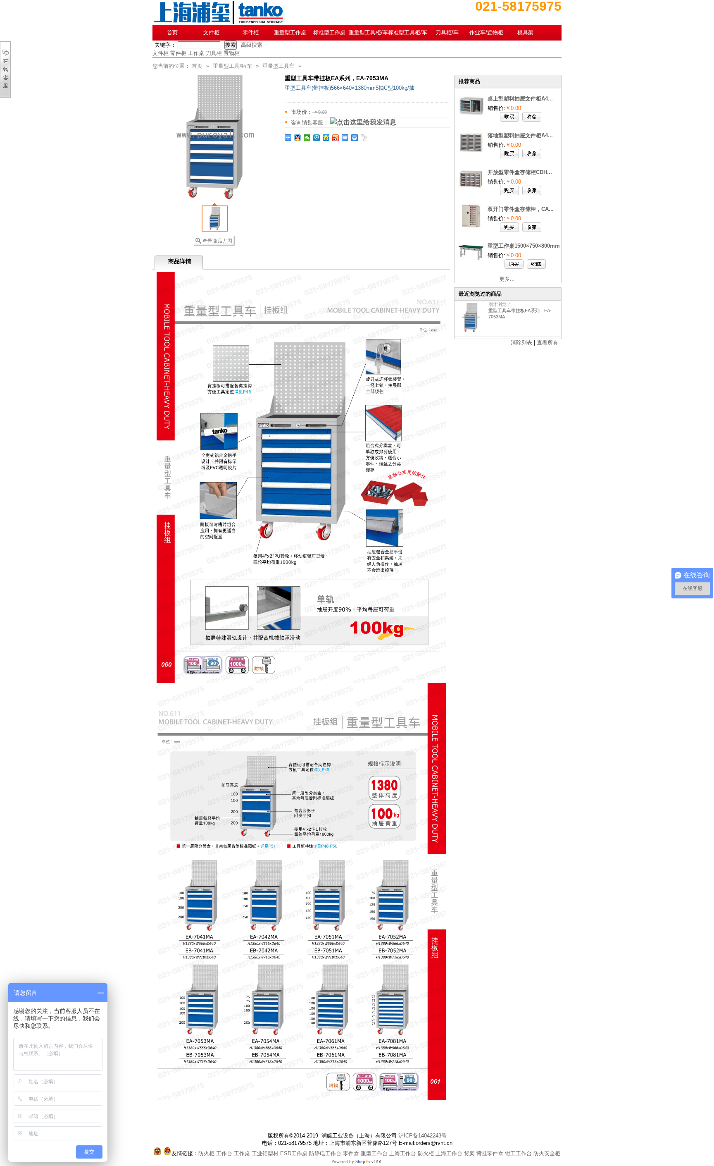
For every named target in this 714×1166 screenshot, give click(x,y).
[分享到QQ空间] (326, 137)
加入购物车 (509, 117)
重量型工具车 (278, 66)
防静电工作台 (325, 1153)
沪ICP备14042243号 (422, 1136)
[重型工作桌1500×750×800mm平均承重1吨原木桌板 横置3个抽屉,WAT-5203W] (471, 263)
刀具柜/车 (447, 32)
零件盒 (351, 1153)
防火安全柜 (546, 1153)
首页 (172, 32)
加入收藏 (531, 117)
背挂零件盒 (489, 1153)
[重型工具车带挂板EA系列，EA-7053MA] (469, 317)
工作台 (224, 1153)
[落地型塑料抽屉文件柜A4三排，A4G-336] (471, 153)
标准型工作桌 (329, 32)
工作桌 (196, 53)
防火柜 (206, 1153)
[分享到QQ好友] (297, 137)
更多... (507, 279)
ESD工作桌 (293, 1153)
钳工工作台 (518, 1153)
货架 (469, 1153)
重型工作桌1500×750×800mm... (526, 246)
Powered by (351, 1161)
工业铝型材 (265, 1153)
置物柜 (232, 53)
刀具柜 (214, 53)
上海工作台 (402, 1153)
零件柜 (251, 32)
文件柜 (211, 32)
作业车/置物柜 (486, 32)
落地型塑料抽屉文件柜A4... (520, 135)
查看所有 (547, 342)
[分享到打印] (354, 137)
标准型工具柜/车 (407, 32)
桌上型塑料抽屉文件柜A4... (520, 99)
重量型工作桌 (290, 32)
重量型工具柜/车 (368, 32)
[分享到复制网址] (364, 137)
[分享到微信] (307, 137)
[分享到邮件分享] (345, 137)
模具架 (525, 32)
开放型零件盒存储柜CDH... (520, 172)
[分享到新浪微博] (335, 137)
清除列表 (521, 342)
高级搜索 (251, 45)
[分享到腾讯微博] (316, 137)
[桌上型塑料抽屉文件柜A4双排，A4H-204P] (471, 116)
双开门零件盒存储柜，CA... (521, 209)
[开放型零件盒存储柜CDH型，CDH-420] (471, 189)
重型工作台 (374, 1153)
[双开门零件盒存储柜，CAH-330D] (471, 226)
